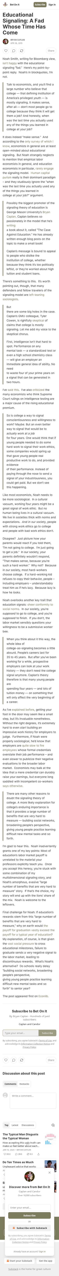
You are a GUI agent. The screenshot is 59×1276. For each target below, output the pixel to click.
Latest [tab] (15, 1125)
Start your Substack (21, 1260)
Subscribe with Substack (32, 1228)
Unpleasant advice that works (19, 1166)
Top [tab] (6, 1125)
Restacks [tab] (24, 1083)
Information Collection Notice (35, 1043)
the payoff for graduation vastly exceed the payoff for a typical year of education (29, 930)
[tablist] (17, 1084)
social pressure (24, 943)
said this (13, 389)
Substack (13, 1269)
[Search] (53, 1125)
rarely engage (45, 168)
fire (42, 745)
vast (10, 943)
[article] (29, 1144)
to (37, 745)
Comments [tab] (10, 1083)
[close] (49, 1172)
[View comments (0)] (13, 50)
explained (18, 709)
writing (11, 225)
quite (25, 745)
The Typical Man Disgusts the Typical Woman (20, 1136)
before (30, 709)
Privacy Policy (40, 1242)
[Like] (6, 50)
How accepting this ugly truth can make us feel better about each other (21, 1144)
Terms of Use (45, 1040)
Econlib (43, 996)
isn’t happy (10, 63)
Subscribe (40, 4)
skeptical (38, 320)
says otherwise (12, 786)
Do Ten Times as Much (18, 1162)
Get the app (45, 1260)
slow (33, 745)
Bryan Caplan (17, 40)
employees (10, 750)
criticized (38, 389)
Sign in (52, 4)
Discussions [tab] (28, 1125)
